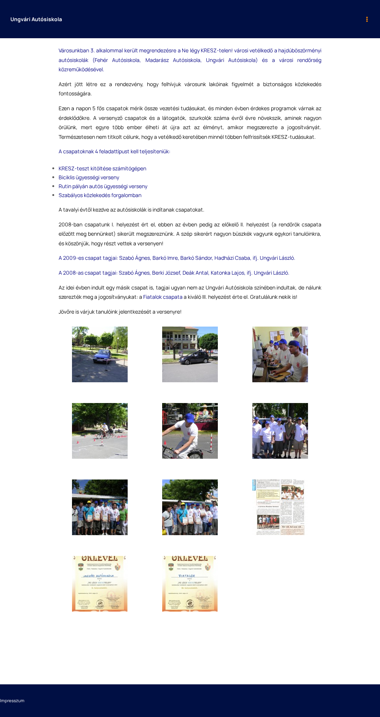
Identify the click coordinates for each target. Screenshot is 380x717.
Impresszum (12, 700)
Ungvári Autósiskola (36, 19)
